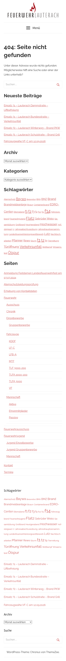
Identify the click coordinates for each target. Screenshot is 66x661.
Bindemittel (31, 199)
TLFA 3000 (15, 381)
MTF (11, 361)
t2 (42, 240)
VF (10, 388)
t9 (46, 240)
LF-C (12, 347)
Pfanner (17, 240)
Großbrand (20, 225)
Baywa (21, 199)
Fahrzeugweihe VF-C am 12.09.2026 (25, 141)
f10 (39, 212)
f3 (33, 211)
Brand (52, 199)
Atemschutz (9, 199)
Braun (30, 204)
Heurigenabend (32, 225)
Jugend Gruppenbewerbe (21, 449)
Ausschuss (12, 304)
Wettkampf (47, 247)
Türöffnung (11, 246)
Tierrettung (53, 240)
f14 (48, 211)
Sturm (34, 240)
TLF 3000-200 (17, 368)
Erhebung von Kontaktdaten (20, 291)
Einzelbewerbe (15, 318)
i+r (13, 229)
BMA (38, 199)
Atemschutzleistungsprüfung (21, 284)
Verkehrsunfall (31, 247)
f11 (43, 212)
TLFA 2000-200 (18, 374)
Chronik (10, 311)
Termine (8, 472)
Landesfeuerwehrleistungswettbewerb (26, 234)
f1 (26, 211)
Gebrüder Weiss (44, 218)
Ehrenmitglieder (18, 410)
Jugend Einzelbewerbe (19, 442)
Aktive (12, 404)
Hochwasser (48, 224)
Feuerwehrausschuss (16, 429)
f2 (29, 211)
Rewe (26, 240)
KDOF (12, 341)
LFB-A (12, 354)
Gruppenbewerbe (19, 325)
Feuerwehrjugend (17, 219)
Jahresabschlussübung (26, 229)
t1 (39, 239)
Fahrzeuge (12, 334)
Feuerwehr (10, 297)
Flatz (30, 218)
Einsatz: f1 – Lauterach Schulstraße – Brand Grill (32, 134)
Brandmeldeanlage (15, 204)
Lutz (47, 234)
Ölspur (13, 253)
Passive (13, 417)
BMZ (44, 199)
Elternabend (19, 212)
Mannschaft (13, 397)
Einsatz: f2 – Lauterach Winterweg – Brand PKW (32, 127)
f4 (36, 211)
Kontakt (8, 465)
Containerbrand (41, 205)
